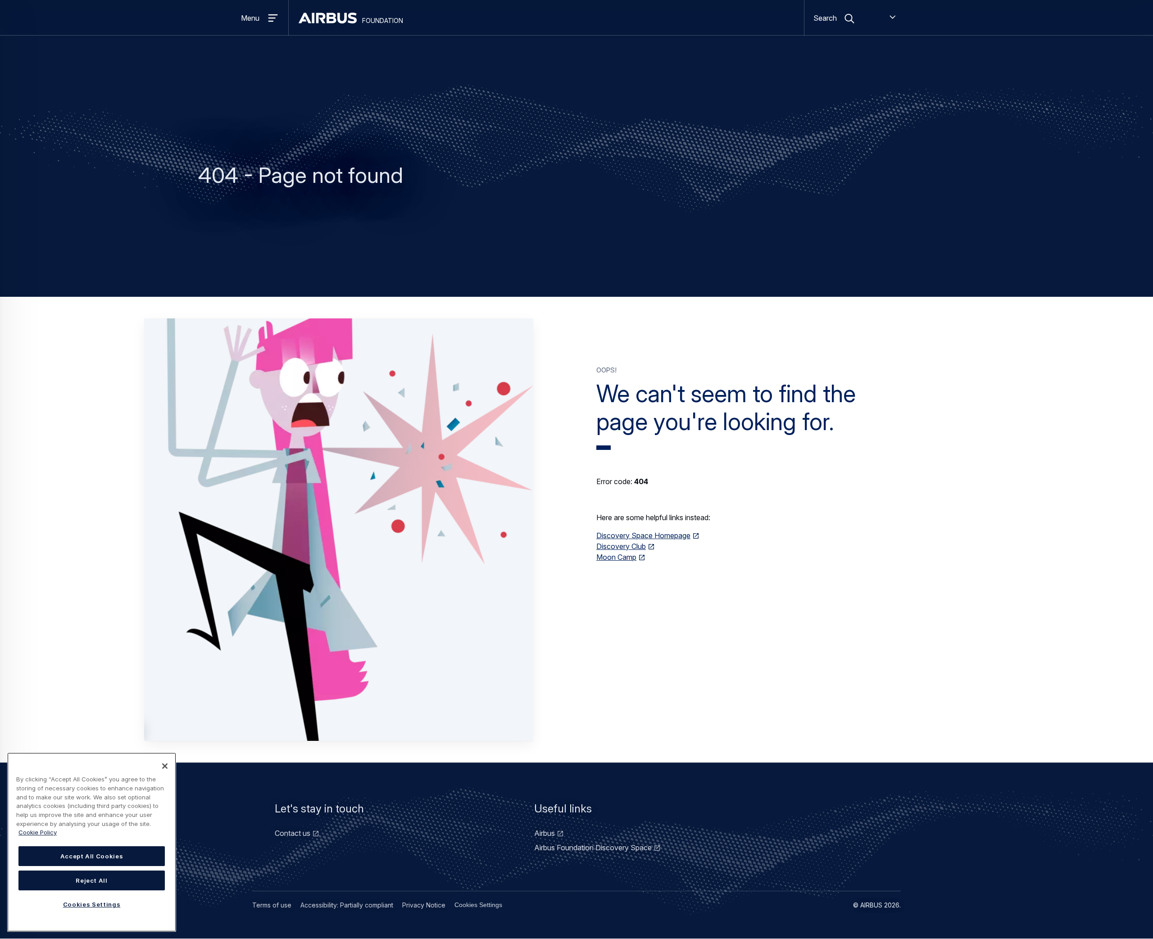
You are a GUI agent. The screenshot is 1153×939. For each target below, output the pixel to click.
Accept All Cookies (91, 856)
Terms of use (271, 905)
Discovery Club (621, 546)
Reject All (92, 880)
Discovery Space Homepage (643, 535)
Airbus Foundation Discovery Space (593, 847)
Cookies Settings (478, 904)
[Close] (165, 766)
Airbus (544, 833)
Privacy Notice (423, 905)
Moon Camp (616, 557)
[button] (338, 529)
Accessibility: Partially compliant (346, 905)
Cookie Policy (37, 832)
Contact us (292, 833)
